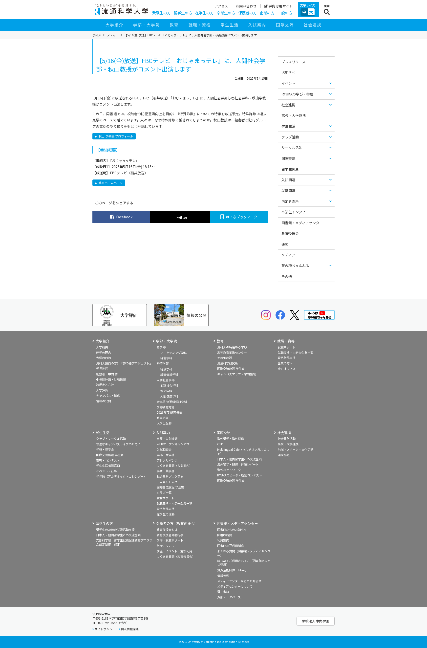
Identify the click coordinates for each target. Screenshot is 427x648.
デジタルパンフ (167, 460)
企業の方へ (285, 363)
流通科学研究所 (227, 363)
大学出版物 (164, 423)
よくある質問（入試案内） (174, 465)
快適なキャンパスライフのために (118, 444)
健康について (165, 545)
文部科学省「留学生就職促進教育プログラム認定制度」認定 (124, 542)
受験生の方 (161, 12)
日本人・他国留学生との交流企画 (239, 459)
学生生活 (229, 25)
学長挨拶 (102, 368)
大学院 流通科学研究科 (172, 402)
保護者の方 (247, 12)
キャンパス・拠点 (108, 395)
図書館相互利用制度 (230, 545)
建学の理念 (103, 352)
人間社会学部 (165, 380)
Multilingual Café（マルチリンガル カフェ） (243, 451)
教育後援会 (290, 233)
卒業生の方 (226, 12)
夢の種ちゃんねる (295, 265)
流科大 (96, 35)
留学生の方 (183, 12)
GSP (220, 444)
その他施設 (224, 358)
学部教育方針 (165, 407)
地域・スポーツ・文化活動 (295, 449)
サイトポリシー (105, 629)
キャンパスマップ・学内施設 (236, 374)
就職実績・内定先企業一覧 (295, 352)
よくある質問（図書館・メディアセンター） (243, 553)
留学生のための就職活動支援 (115, 529)
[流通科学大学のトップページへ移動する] (121, 9)
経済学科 (166, 369)
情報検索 (223, 575)
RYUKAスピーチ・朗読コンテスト (239, 475)
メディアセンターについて (235, 586)
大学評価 (102, 390)
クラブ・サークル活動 (111, 438)
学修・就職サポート (170, 540)
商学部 (161, 347)
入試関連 (288, 179)
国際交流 (285, 25)
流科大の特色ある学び (232, 347)
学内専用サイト (281, 6)
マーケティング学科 (173, 353)
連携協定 (284, 455)
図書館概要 (224, 535)
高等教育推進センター (232, 352)
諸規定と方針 (105, 384)
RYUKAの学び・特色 (297, 93)
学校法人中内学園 (315, 621)
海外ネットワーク (229, 470)
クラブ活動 (290, 136)
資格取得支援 (287, 358)
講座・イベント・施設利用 (174, 551)
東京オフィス (287, 368)
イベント (288, 83)
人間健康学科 (169, 396)
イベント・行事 (106, 471)
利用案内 (223, 540)
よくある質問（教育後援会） (176, 556)
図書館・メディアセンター (302, 222)
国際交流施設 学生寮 (231, 368)
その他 (286, 276)
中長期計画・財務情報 (111, 379)
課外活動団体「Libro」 (232, 570)
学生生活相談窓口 (108, 465)
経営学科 (166, 358)
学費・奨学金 (105, 449)
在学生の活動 (165, 514)
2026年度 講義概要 (169, 412)
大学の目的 (103, 358)
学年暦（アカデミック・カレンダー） (121, 476)
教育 (174, 25)
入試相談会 (164, 449)
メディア (113, 35)
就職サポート (287, 347)
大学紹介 (114, 25)
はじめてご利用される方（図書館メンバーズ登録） (245, 563)
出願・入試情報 (167, 438)
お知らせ (288, 72)
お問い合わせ (246, 6)
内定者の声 (290, 201)
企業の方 (267, 12)
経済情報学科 (169, 374)
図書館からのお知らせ (232, 529)
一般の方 (285, 12)
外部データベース (229, 597)
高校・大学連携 (293, 115)
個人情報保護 (130, 629)
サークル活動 (291, 147)
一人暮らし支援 (167, 482)
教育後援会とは (167, 529)
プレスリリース (293, 61)
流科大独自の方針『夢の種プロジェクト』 (124, 363)
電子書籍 (223, 591)
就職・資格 (200, 25)
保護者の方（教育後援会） (177, 523)
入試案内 (257, 25)
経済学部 (163, 363)
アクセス (221, 6)
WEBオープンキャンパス (173, 444)
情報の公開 (103, 401)
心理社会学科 (169, 385)
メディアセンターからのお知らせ (239, 581)
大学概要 (102, 347)
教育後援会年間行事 (170, 535)
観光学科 (166, 391)
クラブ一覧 (164, 492)
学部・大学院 (146, 25)
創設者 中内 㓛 (107, 374)
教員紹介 (163, 418)
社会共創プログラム (170, 476)
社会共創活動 (287, 438)
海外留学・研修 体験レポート (238, 464)
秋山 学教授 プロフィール (115, 136)
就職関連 (288, 190)
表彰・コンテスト (108, 460)
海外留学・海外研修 (230, 438)
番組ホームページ (110, 182)
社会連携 (312, 25)
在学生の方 (204, 12)
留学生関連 (290, 169)
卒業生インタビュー (297, 211)
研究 (284, 244)
